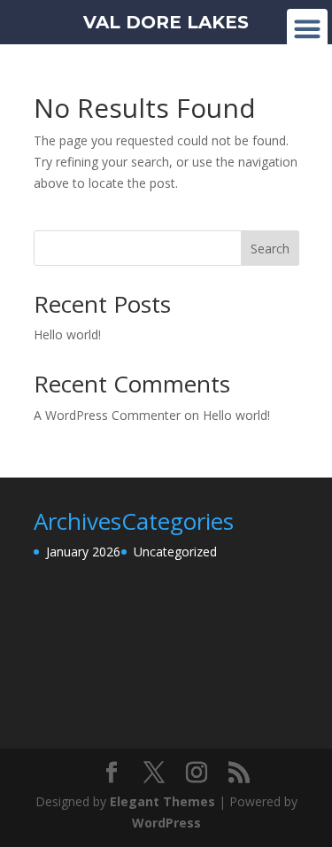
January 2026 (83, 551)
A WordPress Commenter (107, 415)
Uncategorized (175, 551)
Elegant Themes (162, 801)
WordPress (166, 822)
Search (270, 248)
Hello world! (67, 334)
